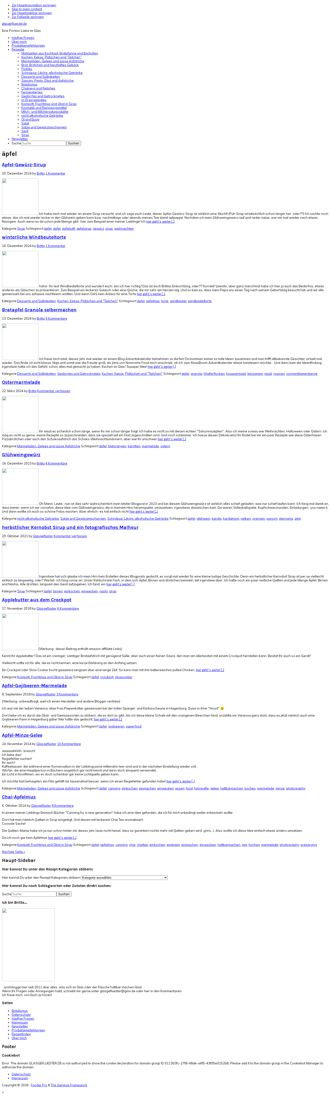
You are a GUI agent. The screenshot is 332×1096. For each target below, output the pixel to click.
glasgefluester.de (14, 24)
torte (164, 301)
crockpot (107, 677)
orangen (258, 518)
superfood (133, 726)
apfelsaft (68, 228)
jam (244, 845)
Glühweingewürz (21, 454)
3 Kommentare (67, 694)
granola (196, 374)
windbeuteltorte (200, 301)
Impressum (20, 1022)
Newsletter (20, 1026)
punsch (272, 518)
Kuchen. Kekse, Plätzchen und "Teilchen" (87, 301)
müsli (268, 374)
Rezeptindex (21, 1034)
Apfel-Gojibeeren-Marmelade (34, 685)
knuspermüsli (236, 374)
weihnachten (124, 228)
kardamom (231, 518)
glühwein (203, 518)
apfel (48, 228)
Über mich (19, 1038)
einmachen (147, 788)
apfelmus (153, 301)
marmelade (150, 446)
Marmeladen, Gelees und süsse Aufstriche (48, 446)
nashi (103, 591)
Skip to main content (27, 9)
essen (179, 788)
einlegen (173, 845)
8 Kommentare (63, 805)
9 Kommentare (56, 318)
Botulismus (20, 1011)
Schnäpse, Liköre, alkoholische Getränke (138, 518)
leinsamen (255, 374)
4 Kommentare (56, 463)
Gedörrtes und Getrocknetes (78, 374)
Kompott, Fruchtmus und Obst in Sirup (44, 677)
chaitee (142, 845)
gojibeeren (116, 726)
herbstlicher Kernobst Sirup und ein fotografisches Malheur (70, 527)
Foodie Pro (39, 1085)
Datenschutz (21, 1015)
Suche (16, 143)
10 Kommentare (69, 744)
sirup (109, 228)
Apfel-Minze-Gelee (22, 735)
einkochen (72, 591)
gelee (214, 788)
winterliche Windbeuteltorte (34, 237)
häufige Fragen (23, 1018)
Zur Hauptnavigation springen (34, 5)
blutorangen (117, 446)
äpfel (57, 228)
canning (114, 788)
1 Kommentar (55, 173)
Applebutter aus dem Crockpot (36, 600)
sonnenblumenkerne (301, 374)
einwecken (89, 591)
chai (132, 845)
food (189, 788)
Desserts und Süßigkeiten (36, 301)
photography (296, 788)
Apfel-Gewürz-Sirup (24, 164)
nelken (246, 518)
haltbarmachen (231, 788)
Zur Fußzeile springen (28, 17)
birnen (58, 591)
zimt (298, 518)
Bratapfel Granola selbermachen (39, 310)
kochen (250, 788)
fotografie (201, 788)
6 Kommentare (68, 608)
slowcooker (123, 677)
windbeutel (178, 301)
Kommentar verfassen (53, 391)
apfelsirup (84, 228)
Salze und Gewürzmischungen (83, 518)
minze (280, 788)
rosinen (279, 374)
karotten (134, 446)
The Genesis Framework (69, 1085)
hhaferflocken (214, 374)
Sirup (21, 228)
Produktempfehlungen (28, 1030)
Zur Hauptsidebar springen (32, 13)
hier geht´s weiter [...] (160, 221)
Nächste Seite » (13, 852)
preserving (309, 845)
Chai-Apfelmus (19, 797)
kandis (217, 518)
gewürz (98, 228)
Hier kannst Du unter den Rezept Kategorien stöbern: (41, 877)
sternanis (286, 518)
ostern (165, 446)
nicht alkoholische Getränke (38, 518)
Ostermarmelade (21, 382)
